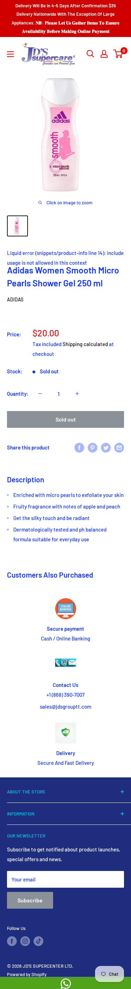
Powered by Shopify (26, 974)
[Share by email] (119, 447)
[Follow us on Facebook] (12, 941)
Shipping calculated (85, 344)
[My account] (104, 54)
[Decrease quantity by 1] (40, 393)
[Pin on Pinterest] (92, 447)
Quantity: (17, 393)
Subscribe (30, 900)
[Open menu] (10, 54)
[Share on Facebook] (79, 447)
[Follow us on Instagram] (25, 941)
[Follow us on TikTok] (38, 941)
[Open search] (90, 54)
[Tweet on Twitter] (106, 447)
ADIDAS (15, 299)
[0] (118, 54)
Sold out (66, 419)
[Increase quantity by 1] (77, 393)
